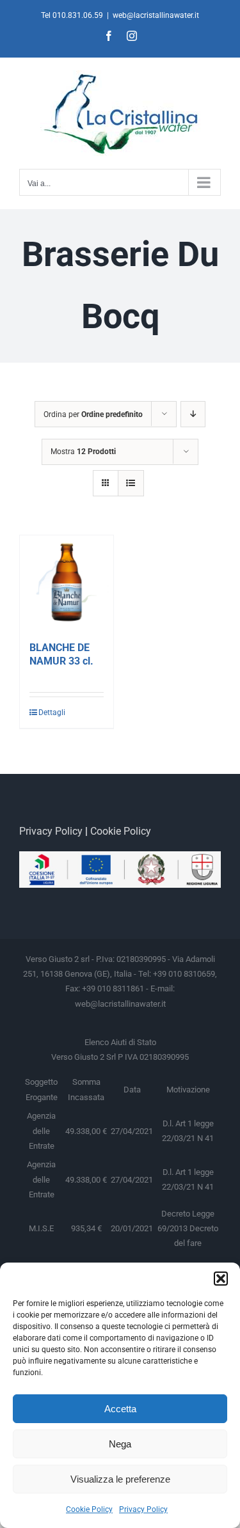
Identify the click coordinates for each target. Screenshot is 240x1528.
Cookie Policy (89, 1509)
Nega (120, 1443)
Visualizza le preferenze (120, 1479)
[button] (220, 1278)
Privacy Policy (143, 1509)
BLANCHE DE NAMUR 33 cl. (61, 654)
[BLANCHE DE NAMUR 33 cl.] (66, 582)
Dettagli (51, 712)
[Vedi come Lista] (130, 483)
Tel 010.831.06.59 (72, 15)
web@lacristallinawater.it (156, 15)
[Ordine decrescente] (192, 414)
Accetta (120, 1408)
